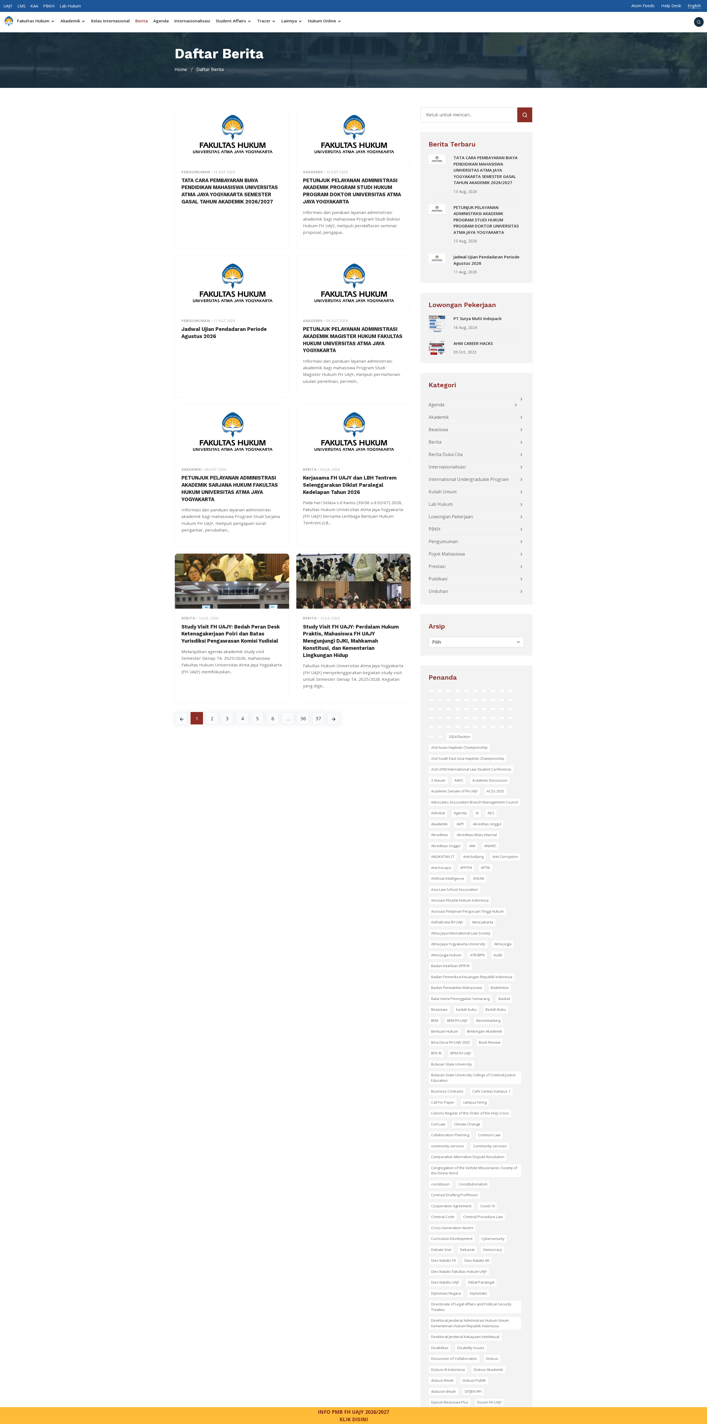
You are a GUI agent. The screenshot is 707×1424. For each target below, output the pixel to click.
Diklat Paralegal (481, 1282)
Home (181, 69)
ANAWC (490, 845)
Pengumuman (443, 541)
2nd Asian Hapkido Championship (459, 747)
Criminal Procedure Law (483, 1216)
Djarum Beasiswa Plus (449, 1402)
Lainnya (289, 21)
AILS (490, 812)
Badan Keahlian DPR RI (450, 965)
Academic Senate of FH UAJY (454, 791)
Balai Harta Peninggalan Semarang (460, 998)
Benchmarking (488, 1020)
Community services (490, 1145)
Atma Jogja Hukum (446, 954)
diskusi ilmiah (442, 1380)
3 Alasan (438, 780)
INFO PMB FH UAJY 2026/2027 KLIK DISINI (353, 1415)
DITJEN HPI (473, 1391)
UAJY (7, 6)
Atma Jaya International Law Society (460, 933)
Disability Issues (470, 1347)
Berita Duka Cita (446, 454)
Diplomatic (478, 1293)
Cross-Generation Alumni (452, 1227)
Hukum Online (322, 21)
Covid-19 (487, 1205)
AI (477, 812)
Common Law (489, 1134)
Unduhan (438, 591)
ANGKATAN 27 (442, 856)
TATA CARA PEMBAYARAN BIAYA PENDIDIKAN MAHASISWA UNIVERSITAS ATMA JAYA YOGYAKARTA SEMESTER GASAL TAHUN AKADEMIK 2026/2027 (485, 170)
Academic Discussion (489, 780)
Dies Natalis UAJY (445, 1282)
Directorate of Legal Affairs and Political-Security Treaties (471, 1307)
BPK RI (436, 1053)
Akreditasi (439, 834)
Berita (141, 21)
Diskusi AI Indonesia (448, 1369)
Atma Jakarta (482, 922)
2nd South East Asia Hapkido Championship (467, 758)
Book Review (489, 1042)
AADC (458, 780)
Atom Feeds (643, 5)
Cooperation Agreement (451, 1205)
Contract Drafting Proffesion (454, 1194)
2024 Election (459, 736)
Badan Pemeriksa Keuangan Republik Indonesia (471, 976)
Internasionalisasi (192, 21)
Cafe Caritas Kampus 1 (491, 1091)
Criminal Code (442, 1216)
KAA (34, 6)
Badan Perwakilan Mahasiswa (456, 987)
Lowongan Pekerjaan (451, 517)
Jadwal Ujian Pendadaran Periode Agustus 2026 (486, 260)
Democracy (492, 1249)
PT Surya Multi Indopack (477, 318)
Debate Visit (441, 1249)
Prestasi (437, 566)
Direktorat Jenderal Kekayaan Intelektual (465, 1336)
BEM (434, 1020)
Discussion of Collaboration (454, 1358)
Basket (504, 998)
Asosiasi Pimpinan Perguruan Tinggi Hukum (467, 911)
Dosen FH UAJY (489, 1402)
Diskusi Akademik (488, 1369)
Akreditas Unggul (487, 823)
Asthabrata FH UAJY (447, 922)
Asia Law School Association (454, 889)
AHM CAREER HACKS (473, 343)
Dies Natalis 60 (477, 1260)
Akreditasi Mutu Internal (477, 834)
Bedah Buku (496, 1009)
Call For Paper (442, 1102)
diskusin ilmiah (443, 1391)
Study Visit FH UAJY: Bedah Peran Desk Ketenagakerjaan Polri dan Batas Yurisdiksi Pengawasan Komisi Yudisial (230, 634)
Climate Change (467, 1124)
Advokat (438, 812)
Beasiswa (438, 429)
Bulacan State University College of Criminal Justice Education (473, 1077)
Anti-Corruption (505, 856)
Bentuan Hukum (444, 1031)
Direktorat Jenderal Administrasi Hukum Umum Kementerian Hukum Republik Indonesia (470, 1323)
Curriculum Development (452, 1238)
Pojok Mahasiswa (447, 554)
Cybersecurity (493, 1238)
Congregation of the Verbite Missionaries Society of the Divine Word (474, 1170)
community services (447, 1145)
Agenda (161, 21)
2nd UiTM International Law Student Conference (471, 769)
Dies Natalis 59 (443, 1260)
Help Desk (671, 5)
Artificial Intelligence (447, 878)
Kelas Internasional (110, 21)
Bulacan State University (451, 1064)
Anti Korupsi (441, 867)
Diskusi (492, 1358)
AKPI (460, 823)
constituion (440, 1184)
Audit (498, 954)
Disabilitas (440, 1347)
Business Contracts (447, 1091)
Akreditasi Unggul (445, 845)
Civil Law (438, 1124)
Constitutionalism (472, 1184)
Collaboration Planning (450, 1134)
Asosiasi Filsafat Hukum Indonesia (460, 900)
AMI (472, 845)
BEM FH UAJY (457, 1020)
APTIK (485, 867)
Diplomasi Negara (446, 1293)
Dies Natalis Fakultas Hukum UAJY (459, 1271)
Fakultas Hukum (34, 21)
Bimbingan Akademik (484, 1031)
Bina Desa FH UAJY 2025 (450, 1042)
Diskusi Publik (474, 1380)
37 (318, 718)
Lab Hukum (70, 6)
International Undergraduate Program (469, 479)
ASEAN (478, 878)
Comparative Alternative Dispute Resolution (467, 1156)
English (694, 5)
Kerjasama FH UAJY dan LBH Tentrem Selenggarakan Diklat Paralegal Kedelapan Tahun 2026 (350, 485)
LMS (21, 6)
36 (303, 718)
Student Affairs (231, 21)
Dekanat (467, 1249)
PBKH (49, 6)
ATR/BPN (477, 954)
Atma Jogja (502, 943)
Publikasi (438, 579)
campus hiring (475, 1102)
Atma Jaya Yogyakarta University (458, 943)
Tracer (264, 21)
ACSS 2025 (495, 791)
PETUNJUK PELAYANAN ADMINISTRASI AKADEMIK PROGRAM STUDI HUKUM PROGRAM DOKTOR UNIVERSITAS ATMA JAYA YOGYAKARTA (486, 220)
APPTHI (466, 867)
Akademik (70, 21)
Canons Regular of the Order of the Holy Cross (470, 1113)
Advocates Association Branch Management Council (474, 802)
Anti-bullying (473, 856)
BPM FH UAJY (460, 1053)
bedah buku (466, 1009)
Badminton (500, 987)
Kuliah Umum (443, 492)
